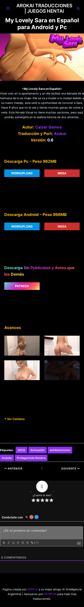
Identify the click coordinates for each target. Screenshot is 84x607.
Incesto (7, 458)
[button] (78, 8)
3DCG (21, 450)
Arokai (60, 133)
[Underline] (13, 542)
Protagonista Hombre (31, 458)
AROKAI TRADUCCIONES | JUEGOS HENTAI (44, 8)
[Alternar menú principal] (8, 8)
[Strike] (17, 542)
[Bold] (3, 542)
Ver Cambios (16, 419)
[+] (36, 542)
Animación (37, 450)
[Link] (31, 542)
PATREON (50, 594)
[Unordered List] (27, 542)
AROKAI (32, 589)
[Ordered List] (22, 542)
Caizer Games (48, 127)
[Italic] (8, 542)
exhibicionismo (60, 450)
